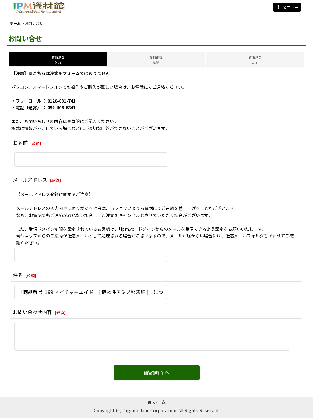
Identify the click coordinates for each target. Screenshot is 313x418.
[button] (287, 7)
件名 (18, 274)
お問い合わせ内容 (32, 311)
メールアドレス (30, 179)
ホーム (159, 402)
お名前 (20, 142)
